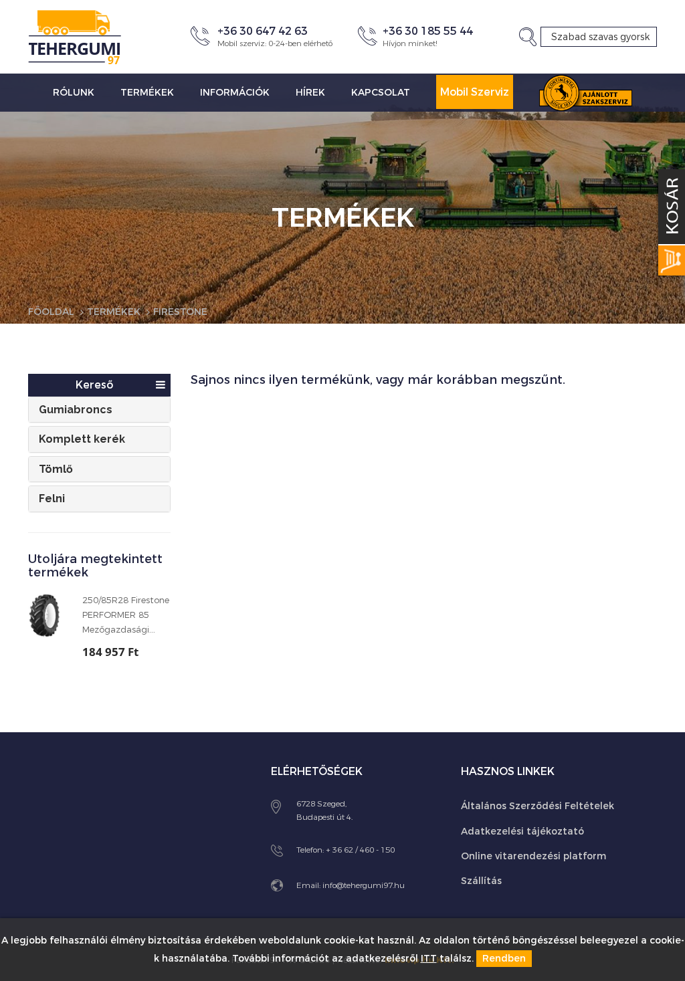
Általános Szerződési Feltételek (537, 806)
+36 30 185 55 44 (428, 31)
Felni (52, 498)
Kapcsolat (380, 92)
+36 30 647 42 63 (262, 31)
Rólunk (73, 92)
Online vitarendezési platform (533, 856)
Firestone (180, 312)
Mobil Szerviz (474, 92)
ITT (429, 958)
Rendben (504, 958)
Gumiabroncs (75, 409)
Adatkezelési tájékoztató (522, 831)
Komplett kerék (82, 439)
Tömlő (56, 469)
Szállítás (481, 881)
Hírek (310, 92)
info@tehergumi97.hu (363, 885)
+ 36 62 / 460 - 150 (360, 850)
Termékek (147, 92)
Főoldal (51, 312)
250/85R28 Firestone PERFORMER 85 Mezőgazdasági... (125, 614)
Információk (235, 92)
